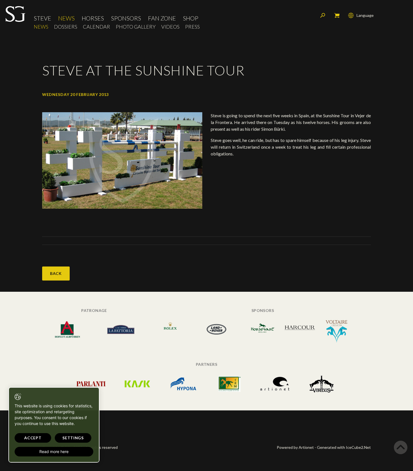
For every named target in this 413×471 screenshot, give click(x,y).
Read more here (54, 451)
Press (192, 27)
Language (365, 15)
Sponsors (126, 18)
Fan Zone (162, 18)
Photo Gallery (136, 27)
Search (323, 15)
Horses (93, 18)
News (66, 18)
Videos (170, 27)
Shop (190, 18)
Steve (42, 18)
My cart (337, 15)
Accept (32, 437)
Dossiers (65, 27)
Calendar (96, 27)
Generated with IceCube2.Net (344, 447)
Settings (73, 437)
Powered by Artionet (295, 447)
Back (56, 273)
